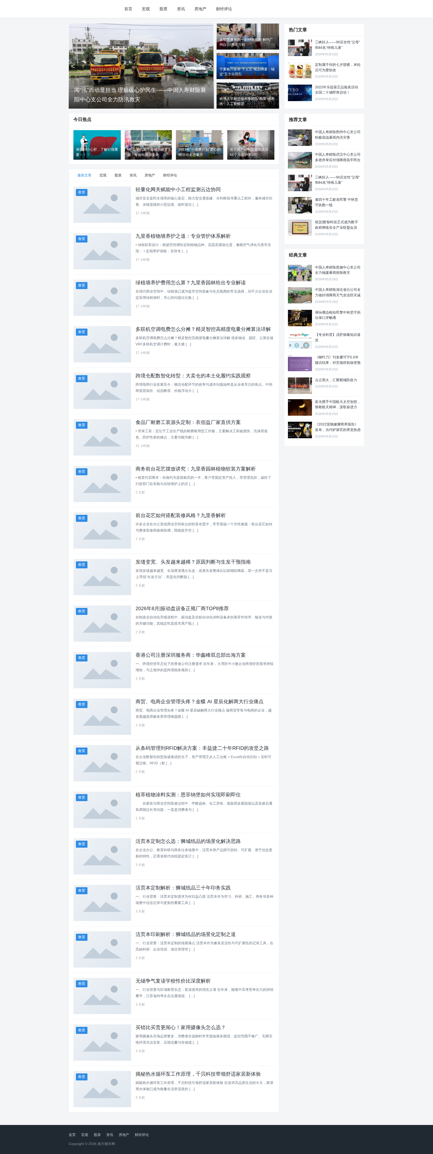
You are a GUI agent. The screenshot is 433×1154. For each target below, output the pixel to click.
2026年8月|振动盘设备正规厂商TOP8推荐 (182, 608)
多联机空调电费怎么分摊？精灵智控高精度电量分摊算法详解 (203, 329)
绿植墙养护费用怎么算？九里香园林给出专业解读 (191, 282)
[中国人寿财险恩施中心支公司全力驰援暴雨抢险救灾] (300, 273)
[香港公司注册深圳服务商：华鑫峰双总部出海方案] (102, 670)
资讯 (181, 9)
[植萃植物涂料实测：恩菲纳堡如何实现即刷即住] (102, 810)
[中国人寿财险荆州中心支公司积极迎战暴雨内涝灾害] (300, 137)
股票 (163, 9)
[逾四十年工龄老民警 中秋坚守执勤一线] (300, 205)
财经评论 (224, 9)
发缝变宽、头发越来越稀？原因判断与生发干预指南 (193, 562)
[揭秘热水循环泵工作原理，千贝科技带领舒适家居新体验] (102, 1089)
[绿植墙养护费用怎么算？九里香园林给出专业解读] (102, 298)
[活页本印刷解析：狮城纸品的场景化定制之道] (102, 949)
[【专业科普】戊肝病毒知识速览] (300, 340)
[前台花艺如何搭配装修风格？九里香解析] (102, 530)
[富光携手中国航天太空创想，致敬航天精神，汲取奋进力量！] (300, 407)
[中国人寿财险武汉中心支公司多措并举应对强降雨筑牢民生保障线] (300, 160)
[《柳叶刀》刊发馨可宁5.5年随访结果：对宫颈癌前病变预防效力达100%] (300, 363)
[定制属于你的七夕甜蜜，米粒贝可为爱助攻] (300, 70)
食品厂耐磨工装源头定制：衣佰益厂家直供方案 (188, 422)
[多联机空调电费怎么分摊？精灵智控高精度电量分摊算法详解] (102, 344)
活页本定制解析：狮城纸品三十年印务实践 (183, 887)
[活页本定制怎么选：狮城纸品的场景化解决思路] (102, 856)
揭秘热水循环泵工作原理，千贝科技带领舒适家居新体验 (198, 1074)
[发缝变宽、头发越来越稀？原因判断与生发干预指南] (102, 577)
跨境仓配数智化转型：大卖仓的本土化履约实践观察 (193, 375)
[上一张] (73, 66)
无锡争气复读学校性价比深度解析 (173, 981)
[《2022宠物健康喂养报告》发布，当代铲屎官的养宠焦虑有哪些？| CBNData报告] (300, 430)
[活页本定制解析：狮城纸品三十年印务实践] (102, 903)
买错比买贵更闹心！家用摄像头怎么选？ (181, 1027)
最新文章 (84, 175)
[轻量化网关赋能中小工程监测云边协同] (102, 204)
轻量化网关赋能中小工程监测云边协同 (178, 189)
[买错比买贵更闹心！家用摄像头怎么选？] (102, 1042)
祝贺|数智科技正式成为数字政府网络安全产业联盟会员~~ (336, 227)
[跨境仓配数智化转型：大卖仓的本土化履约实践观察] (102, 391)
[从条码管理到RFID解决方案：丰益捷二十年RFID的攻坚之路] (102, 763)
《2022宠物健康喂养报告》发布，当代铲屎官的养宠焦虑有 (338, 429)
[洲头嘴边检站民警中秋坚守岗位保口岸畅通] (300, 318)
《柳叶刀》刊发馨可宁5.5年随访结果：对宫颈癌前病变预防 (338, 362)
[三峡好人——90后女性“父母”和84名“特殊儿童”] (300, 48)
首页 (128, 9)
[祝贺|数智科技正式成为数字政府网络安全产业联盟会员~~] (300, 227)
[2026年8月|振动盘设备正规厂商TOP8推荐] (102, 623)
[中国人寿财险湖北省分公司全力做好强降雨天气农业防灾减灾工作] (300, 295)
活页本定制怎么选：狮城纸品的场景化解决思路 (188, 841)
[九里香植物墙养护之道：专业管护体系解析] (102, 251)
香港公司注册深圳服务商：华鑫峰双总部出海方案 (191, 655)
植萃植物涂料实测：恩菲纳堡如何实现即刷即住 (188, 794)
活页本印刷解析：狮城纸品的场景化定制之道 (186, 934)
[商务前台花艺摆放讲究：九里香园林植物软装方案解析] (102, 484)
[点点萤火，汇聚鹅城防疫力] (300, 385)
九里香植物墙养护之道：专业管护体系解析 (183, 236)
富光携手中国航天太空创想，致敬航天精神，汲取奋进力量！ (338, 407)
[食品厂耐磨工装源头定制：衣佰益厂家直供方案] (102, 437)
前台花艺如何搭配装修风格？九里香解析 (181, 515)
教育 (81, 192)
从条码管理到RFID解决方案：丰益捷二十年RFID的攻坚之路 (202, 748)
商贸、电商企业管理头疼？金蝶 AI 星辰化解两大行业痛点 (200, 701)
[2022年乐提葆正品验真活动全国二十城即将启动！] (300, 93)
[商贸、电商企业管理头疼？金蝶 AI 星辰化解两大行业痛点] (102, 717)
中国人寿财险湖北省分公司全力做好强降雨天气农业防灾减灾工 (338, 295)
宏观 (146, 9)
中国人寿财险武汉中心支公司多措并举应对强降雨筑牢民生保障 (338, 159)
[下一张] (209, 66)
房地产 (200, 9)
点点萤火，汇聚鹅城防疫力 (336, 380)
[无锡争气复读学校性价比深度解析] (102, 996)
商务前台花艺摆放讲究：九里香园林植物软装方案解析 (196, 469)
